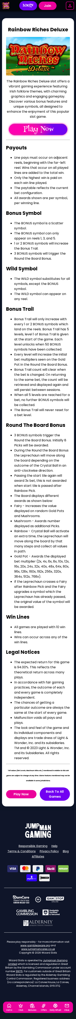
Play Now (21, 794)
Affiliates (38, 856)
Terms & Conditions (21, 851)
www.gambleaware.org (35, 945)
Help (54, 846)
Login (28, 6)
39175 (19, 971)
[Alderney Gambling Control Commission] (38, 923)
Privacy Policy (49, 851)
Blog (66, 851)
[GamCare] (21, 899)
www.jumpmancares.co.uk (38, 949)
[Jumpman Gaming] (38, 836)
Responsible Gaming (33, 846)
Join (47, 5)
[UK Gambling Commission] (26, 912)
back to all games (55, 794)
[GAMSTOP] (55, 899)
